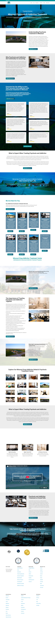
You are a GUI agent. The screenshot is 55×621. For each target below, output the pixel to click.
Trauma (22, 599)
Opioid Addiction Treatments (34, 275)
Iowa (6, 611)
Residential (19, 571)
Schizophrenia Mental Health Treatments (36, 354)
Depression (23, 603)
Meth (41, 583)
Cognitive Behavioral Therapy (25, 597)
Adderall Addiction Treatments (34, 280)
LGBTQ (30, 573)
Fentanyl (41, 581)
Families (30, 577)
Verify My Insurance (27, 20)
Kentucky (7, 609)
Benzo (41, 575)
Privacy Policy (38, 603)
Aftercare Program (20, 579)
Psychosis (22, 613)
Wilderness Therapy (20, 585)
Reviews (37, 597)
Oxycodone (42, 585)
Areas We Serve (8, 594)
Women (30, 571)
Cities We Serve (8, 615)
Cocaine (41, 571)
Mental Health (19, 577)
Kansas (7, 597)
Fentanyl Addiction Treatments (34, 281)
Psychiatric (23, 607)
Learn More (10, 231)
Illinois (7, 613)
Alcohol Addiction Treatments (34, 277)
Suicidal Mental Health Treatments (35, 355)
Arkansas (7, 595)
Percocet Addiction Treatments (34, 284)
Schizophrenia (23, 609)
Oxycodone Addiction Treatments (34, 283)
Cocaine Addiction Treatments (34, 276)
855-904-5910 (8, 0)
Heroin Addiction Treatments (34, 274)
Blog (37, 601)
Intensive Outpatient (20, 575)
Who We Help (31, 566)
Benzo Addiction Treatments (34, 278)
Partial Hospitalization (20, 573)
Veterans (30, 581)
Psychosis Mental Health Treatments (35, 356)
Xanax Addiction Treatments (34, 279)
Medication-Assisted (20, 583)
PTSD (22, 601)
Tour (37, 599)
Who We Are (38, 594)
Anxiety (22, 595)
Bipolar (22, 605)
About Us (37, 595)
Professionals (31, 575)
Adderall (41, 579)
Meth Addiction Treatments (33, 282)
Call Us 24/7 (27, 187)
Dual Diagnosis (19, 581)
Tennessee (7, 599)
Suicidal (22, 611)
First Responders (31, 579)
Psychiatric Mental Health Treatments (35, 353)
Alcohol (41, 573)
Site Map (37, 605)
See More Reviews (27, 146)
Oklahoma (7, 603)
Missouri (7, 607)
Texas (7, 601)
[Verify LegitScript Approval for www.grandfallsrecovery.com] (18, 552)
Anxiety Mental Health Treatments (34, 347)
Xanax (41, 577)
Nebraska (7, 605)
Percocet (41, 587)
